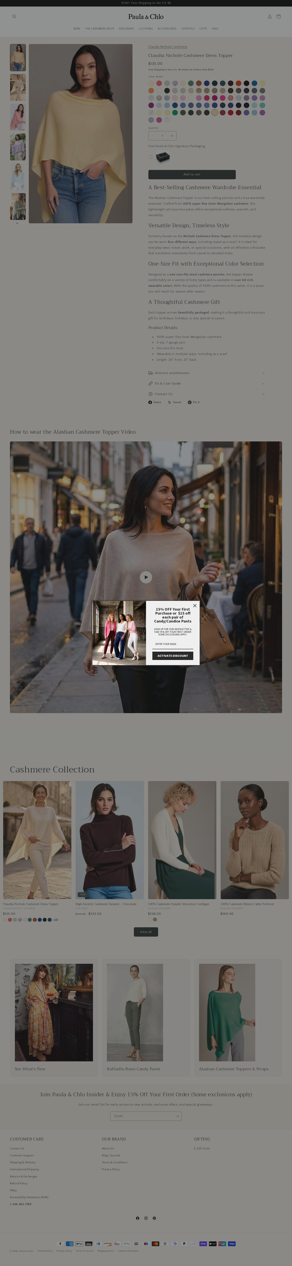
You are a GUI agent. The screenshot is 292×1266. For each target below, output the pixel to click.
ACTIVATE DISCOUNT (173, 656)
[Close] (195, 605)
